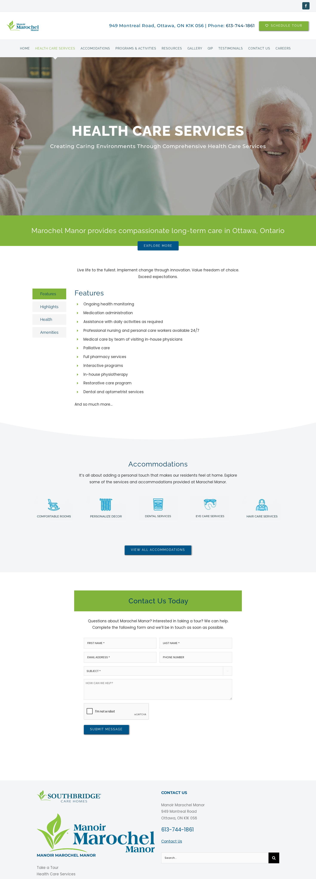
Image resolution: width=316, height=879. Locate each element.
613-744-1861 (240, 25)
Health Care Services (56, 874)
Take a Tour (47, 867)
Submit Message (106, 729)
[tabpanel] (165, 350)
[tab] (49, 294)
